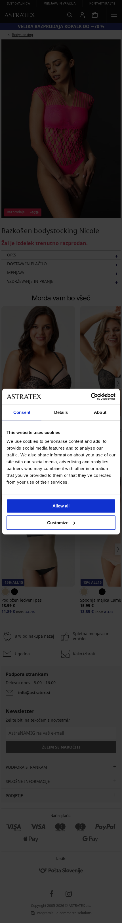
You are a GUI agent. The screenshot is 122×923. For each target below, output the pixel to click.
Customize (57, 522)
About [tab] (100, 412)
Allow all (61, 505)
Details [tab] (61, 412)
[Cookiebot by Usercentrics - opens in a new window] (90, 396)
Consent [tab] (21, 412)
